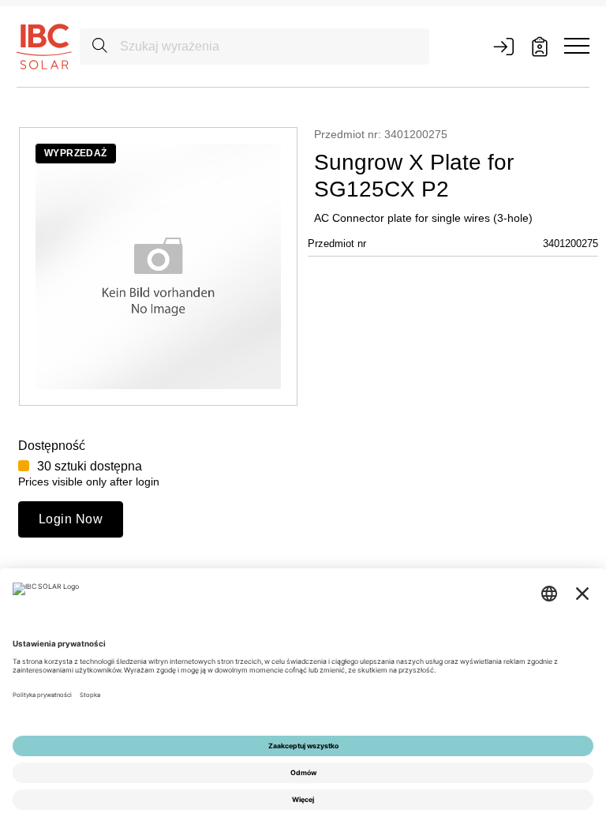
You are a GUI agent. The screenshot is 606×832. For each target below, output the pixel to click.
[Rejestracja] (540, 46)
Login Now (71, 519)
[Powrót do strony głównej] (44, 45)
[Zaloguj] (503, 46)
